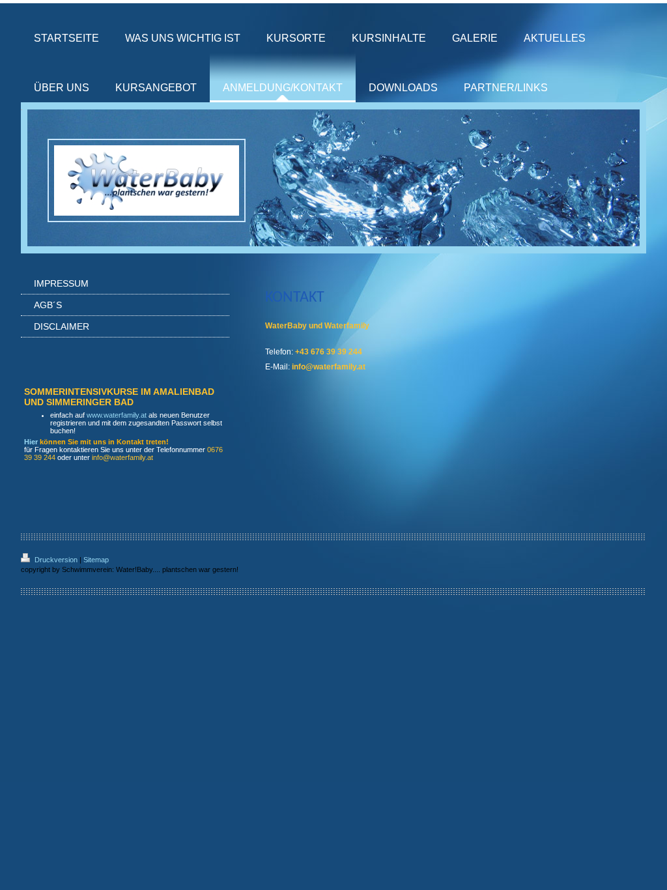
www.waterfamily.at (117, 415)
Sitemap (96, 560)
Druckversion (56, 560)
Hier (31, 442)
